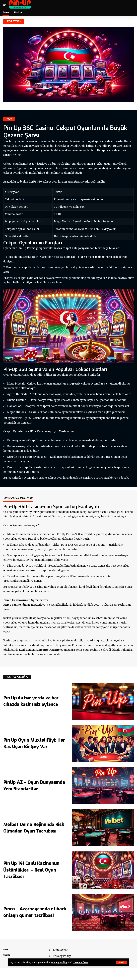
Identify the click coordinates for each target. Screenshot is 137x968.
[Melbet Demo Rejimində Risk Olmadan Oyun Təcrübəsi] (103, 827)
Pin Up (66, 534)
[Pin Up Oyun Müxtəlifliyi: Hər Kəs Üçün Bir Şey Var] (103, 743)
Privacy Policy (59, 962)
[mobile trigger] (6, 4)
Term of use (60, 950)
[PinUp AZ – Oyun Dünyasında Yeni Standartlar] (103, 785)
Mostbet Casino (49, 649)
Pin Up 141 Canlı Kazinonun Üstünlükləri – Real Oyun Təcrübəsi (31, 869)
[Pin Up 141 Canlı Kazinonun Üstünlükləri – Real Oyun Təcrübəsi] (103, 870)
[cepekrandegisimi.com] (20, 4)
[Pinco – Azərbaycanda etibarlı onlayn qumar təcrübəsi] (103, 912)
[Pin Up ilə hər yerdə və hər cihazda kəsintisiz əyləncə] (103, 701)
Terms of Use (80, 962)
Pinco (95, 622)
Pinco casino (12, 604)
